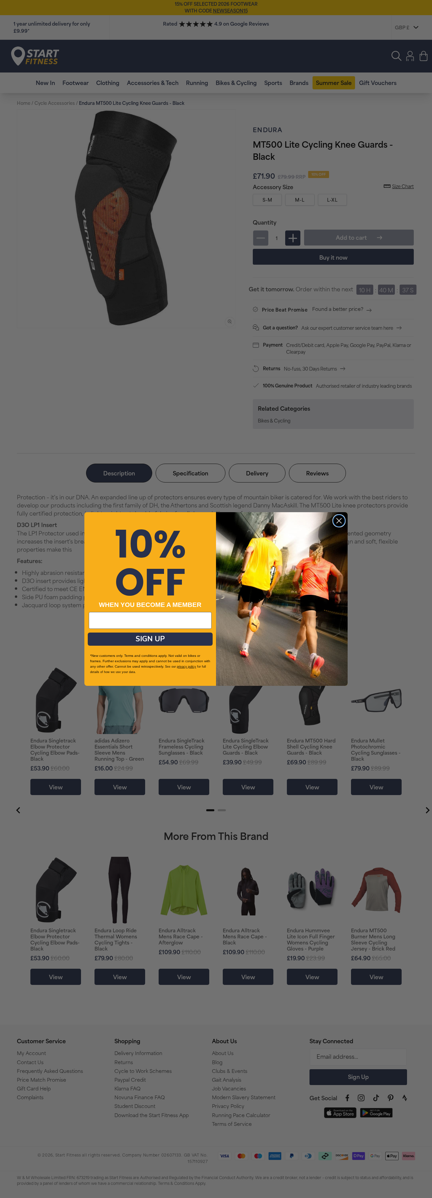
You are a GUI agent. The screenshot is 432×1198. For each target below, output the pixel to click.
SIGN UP (150, 639)
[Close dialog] (339, 521)
